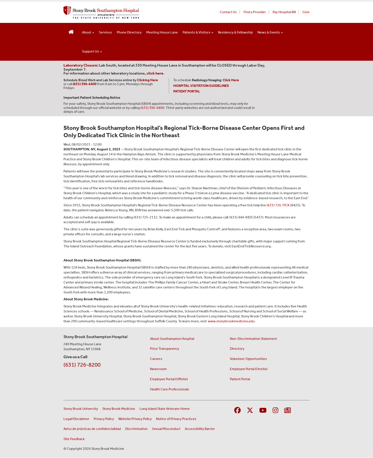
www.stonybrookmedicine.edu (230, 321)
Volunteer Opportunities (248, 359)
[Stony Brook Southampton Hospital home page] (134, 12)
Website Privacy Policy (135, 419)
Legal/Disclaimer (76, 419)
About (87, 32)
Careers (156, 359)
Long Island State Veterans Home (164, 409)
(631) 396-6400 (152, 108)
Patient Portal (240, 379)
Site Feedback (74, 439)
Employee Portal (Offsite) (169, 379)
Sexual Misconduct (166, 429)
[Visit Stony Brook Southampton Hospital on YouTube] (263, 410)
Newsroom (158, 369)
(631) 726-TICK (278, 205)
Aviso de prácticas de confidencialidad (92, 429)
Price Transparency (164, 349)
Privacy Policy (104, 419)
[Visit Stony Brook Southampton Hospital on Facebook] (237, 410)
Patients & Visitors (197, 32)
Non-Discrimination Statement (253, 339)
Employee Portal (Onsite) (248, 369)
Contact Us (228, 12)
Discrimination (136, 429)
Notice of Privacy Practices (176, 419)
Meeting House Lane (162, 32)
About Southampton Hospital (172, 339)
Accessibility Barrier (200, 429)
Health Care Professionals (169, 389)
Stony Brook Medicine (118, 409)
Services (105, 32)
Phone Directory (129, 32)
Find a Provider (254, 12)
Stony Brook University (80, 409)
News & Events (269, 32)
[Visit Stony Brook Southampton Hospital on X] (250, 410)
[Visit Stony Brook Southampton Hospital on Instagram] (275, 410)
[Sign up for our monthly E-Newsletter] (287, 410)
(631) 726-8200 (82, 364)
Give (306, 12)
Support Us (91, 51)
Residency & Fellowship (235, 32)
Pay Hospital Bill (284, 12)
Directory (237, 349)
